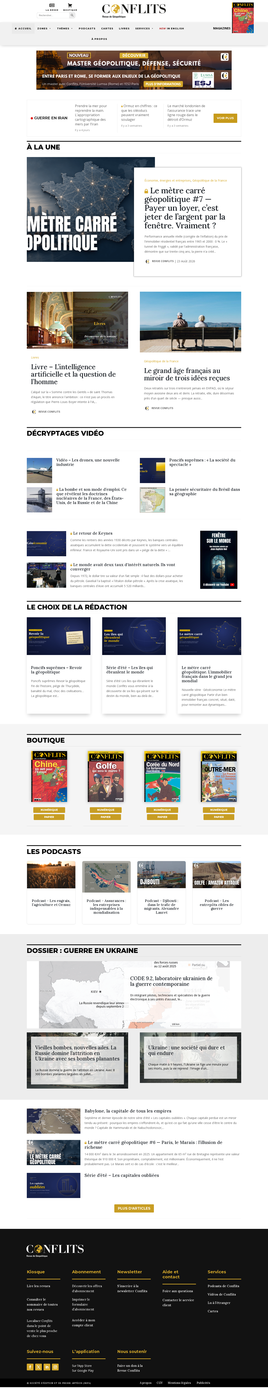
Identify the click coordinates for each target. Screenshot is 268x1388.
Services (142, 28)
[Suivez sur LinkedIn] (47, 1367)
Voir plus (225, 118)
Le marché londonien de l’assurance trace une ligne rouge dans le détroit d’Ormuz (186, 113)
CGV (160, 1383)
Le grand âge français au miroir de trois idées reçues (187, 374)
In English (171, 28)
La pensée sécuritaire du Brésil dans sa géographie (204, 491)
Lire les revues (38, 1286)
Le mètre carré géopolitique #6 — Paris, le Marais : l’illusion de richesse (153, 1145)
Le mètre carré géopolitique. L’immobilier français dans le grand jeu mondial (207, 674)
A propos (146, 1383)
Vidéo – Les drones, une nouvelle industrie (88, 462)
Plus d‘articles (134, 1208)
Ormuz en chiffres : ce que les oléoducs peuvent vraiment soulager (139, 113)
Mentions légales (179, 1383)
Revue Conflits (163, 261)
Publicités (203, 1383)
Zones (42, 28)
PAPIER (49, 817)
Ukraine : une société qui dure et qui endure (186, 1050)
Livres (124, 28)
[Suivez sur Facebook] (30, 1367)
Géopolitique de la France (209, 180)
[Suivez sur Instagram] (55, 1367)
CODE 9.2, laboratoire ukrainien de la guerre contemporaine (171, 981)
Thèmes (63, 28)
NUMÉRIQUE (49, 809)
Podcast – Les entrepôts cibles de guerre (217, 892)
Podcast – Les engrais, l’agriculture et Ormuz (51, 892)
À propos (99, 39)
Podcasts (87, 28)
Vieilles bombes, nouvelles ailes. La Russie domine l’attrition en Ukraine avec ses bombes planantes (77, 1053)
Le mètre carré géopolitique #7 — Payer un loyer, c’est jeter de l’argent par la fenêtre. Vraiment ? (184, 207)
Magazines (222, 28)
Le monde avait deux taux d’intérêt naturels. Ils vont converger (122, 567)
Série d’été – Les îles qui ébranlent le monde (129, 670)
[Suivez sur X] (38, 1367)
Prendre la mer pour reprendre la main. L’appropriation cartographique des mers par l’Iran (91, 115)
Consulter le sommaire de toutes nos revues (42, 1304)
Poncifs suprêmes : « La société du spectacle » (202, 462)
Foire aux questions (177, 1291)
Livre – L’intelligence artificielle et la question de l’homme (73, 374)
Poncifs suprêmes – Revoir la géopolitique (56, 670)
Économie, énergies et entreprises (167, 180)
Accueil (25, 28)
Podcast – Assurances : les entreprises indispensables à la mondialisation (106, 892)
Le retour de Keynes (92, 533)
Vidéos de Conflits (222, 1294)
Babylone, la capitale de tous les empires (128, 1111)
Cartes (107, 28)
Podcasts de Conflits (223, 1286)
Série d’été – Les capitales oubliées (122, 1175)
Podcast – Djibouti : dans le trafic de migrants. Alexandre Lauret (161, 892)
